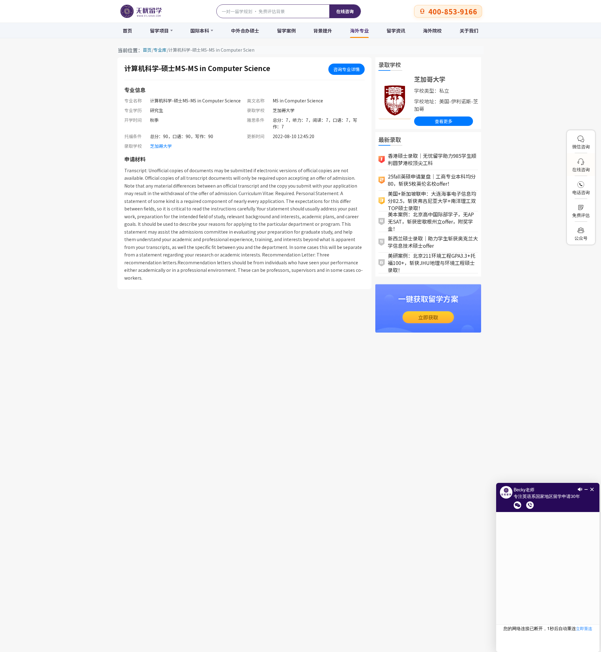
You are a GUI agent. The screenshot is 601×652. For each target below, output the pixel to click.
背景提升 (322, 30)
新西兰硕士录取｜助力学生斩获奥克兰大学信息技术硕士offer (433, 242)
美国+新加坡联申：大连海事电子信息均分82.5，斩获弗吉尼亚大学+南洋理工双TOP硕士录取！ (432, 201)
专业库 (160, 50)
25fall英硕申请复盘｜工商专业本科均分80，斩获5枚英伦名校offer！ (432, 180)
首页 (127, 30)
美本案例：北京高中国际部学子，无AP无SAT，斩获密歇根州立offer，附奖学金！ (431, 221)
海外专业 (359, 30)
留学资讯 (396, 30)
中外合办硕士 (245, 30)
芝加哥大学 (161, 146)
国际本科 (199, 30)
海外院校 (432, 30)
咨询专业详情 (346, 69)
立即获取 (428, 317)
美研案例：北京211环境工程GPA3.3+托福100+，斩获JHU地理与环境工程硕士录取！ (431, 263)
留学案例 (286, 30)
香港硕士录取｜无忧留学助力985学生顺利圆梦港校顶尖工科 (432, 159)
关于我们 (469, 30)
